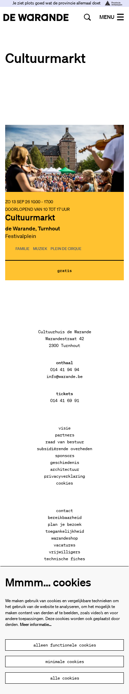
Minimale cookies (64, 661)
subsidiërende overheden (64, 449)
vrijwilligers (64, 552)
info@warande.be (64, 376)
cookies (64, 483)
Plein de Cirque (66, 249)
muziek (40, 249)
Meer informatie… (36, 624)
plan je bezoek (65, 524)
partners (64, 435)
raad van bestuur (64, 442)
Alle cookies (64, 678)
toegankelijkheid (64, 531)
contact (64, 510)
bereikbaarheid (65, 517)
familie (22, 249)
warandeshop (64, 538)
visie (64, 428)
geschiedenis (64, 462)
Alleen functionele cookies (64, 645)
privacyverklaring (64, 476)
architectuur (64, 469)
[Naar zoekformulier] (87, 17)
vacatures (64, 545)
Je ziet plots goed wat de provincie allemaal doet (56, 3)
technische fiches (64, 559)
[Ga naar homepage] (35, 17)
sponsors (64, 455)
